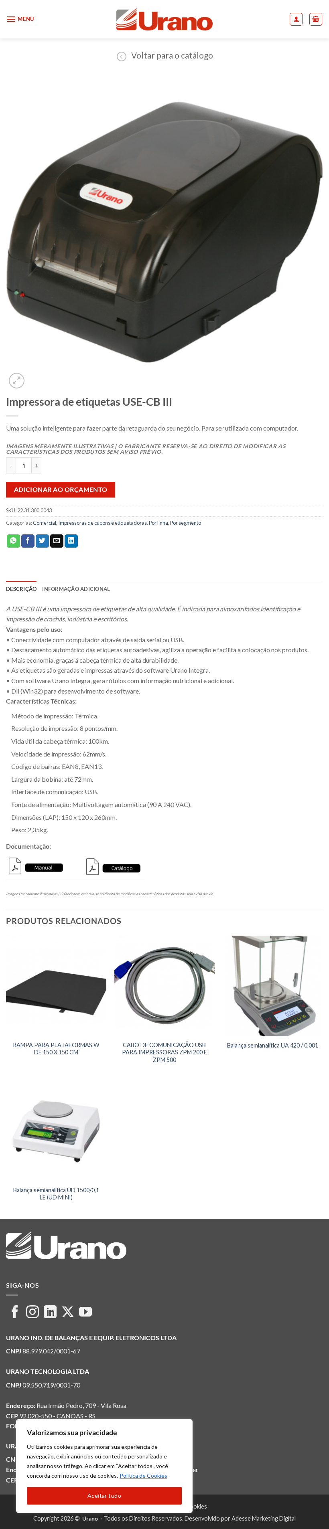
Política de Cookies (143, 1475)
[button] (20, 19)
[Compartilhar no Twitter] (42, 541)
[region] (104, 1466)
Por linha (158, 523)
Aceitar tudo (104, 1495)
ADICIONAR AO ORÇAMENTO (61, 489)
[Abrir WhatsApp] (309, 1509)
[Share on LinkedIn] (71, 541)
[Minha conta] (296, 19)
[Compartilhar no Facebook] (28, 541)
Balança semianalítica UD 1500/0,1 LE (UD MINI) (56, 1194)
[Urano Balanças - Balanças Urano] (164, 19)
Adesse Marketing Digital (264, 1518)
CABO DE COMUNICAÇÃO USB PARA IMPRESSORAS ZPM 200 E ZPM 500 (164, 1052)
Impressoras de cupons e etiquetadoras (102, 523)
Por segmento (185, 523)
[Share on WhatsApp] (13, 541)
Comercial (44, 523)
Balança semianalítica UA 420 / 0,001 (272, 1045)
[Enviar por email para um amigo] (56, 541)
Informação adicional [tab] (76, 589)
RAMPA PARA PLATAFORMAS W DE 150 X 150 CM (56, 1049)
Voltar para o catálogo (172, 55)
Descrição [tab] (21, 589)
